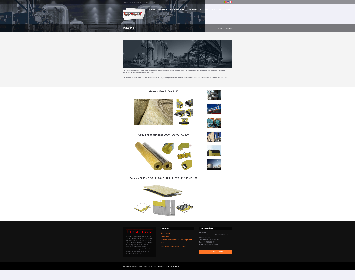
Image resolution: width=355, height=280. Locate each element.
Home (220, 28)
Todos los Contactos (216, 252)
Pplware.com (175, 266)
